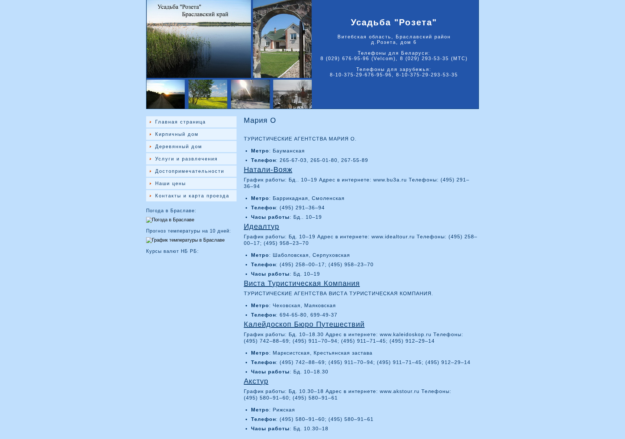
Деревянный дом (178, 146)
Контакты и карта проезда (192, 195)
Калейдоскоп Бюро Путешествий (304, 324)
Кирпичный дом (177, 134)
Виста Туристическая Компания (302, 283)
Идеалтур (261, 226)
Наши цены (170, 183)
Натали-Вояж (268, 169)
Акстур (256, 381)
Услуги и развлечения (186, 159)
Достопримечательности (189, 171)
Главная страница (180, 122)
